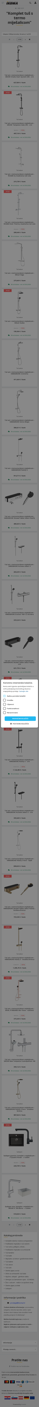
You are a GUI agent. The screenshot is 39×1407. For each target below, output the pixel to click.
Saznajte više (23, 691)
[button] (19, 723)
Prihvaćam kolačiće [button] (20, 719)
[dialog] (19, 703)
